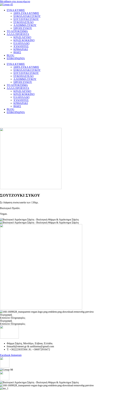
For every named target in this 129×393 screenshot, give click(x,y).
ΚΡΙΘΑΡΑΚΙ (20, 49)
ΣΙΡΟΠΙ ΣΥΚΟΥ (22, 28)
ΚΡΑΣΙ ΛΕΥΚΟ (22, 37)
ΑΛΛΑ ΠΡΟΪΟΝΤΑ (18, 34)
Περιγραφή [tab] (6, 314)
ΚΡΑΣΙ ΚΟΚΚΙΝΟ (24, 40)
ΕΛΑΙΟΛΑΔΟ (21, 43)
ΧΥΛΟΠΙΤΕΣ (21, 46)
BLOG (10, 55)
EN (7, 117)
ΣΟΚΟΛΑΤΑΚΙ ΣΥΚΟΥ (27, 16)
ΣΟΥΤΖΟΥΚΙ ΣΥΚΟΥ (26, 19)
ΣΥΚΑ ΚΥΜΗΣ (16, 10)
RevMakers (61, 391)
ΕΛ (2, 117)
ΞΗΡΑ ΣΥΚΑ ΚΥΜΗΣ (26, 13)
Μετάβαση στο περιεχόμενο (15, 1)
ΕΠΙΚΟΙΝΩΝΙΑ (16, 58)
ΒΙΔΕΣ (17, 52)
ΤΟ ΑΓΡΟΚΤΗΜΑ (17, 31)
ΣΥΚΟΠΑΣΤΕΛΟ (23, 22)
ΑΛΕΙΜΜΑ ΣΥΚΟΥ (24, 25)
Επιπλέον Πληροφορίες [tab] (12, 317)
